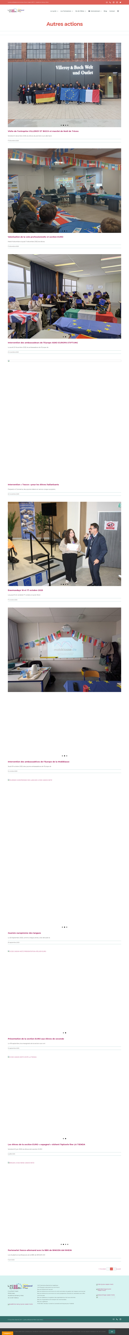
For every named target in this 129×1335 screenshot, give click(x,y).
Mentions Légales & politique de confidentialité (55, 1319)
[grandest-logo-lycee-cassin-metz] (105, 1289)
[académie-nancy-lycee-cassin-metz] (20, 1304)
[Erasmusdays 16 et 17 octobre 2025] (64, 544)
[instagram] (120, 1319)
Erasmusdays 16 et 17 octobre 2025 (25, 590)
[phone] (117, 1319)
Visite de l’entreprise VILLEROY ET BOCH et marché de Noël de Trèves (43, 131)
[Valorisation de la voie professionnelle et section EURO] (64, 190)
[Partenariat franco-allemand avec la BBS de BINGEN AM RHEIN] (64, 1204)
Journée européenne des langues (24, 933)
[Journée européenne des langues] (64, 854)
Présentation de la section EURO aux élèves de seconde (36, 1039)
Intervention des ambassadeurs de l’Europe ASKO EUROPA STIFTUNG (43, 343)
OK (112, 1331)
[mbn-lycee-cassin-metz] (104, 1284)
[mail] (113, 1319)
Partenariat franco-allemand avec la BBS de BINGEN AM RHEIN (40, 1250)
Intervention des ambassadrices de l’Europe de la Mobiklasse (38, 762)
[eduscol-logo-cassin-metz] (105, 1295)
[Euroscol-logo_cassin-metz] (105, 1297)
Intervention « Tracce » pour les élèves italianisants (33, 484)
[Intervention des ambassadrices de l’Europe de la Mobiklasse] (64, 650)
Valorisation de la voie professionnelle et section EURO (35, 237)
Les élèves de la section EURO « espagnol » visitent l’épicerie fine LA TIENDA (46, 1144)
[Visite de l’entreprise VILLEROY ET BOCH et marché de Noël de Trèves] (64, 85)
